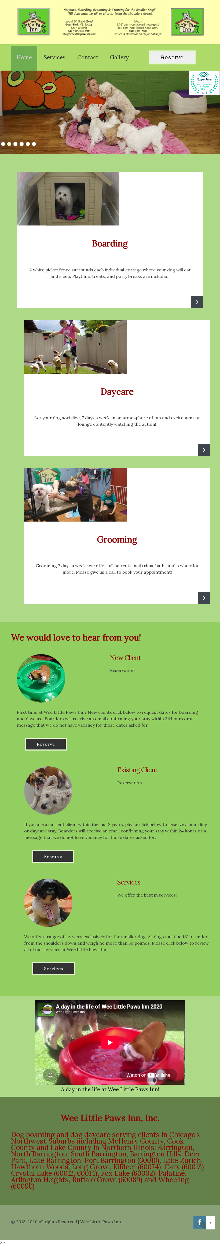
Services (53, 968)
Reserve (172, 57)
